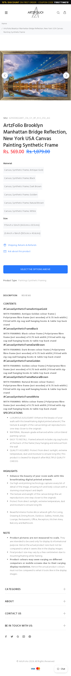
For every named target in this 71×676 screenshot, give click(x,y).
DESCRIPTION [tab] (10, 295)
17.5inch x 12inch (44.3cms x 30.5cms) (21, 225)
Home (4, 23)
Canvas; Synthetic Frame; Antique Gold (23, 170)
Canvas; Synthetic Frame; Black (19, 178)
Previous (5, 75)
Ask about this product (19, 251)
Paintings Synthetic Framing (32, 281)
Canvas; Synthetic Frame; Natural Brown (24, 203)
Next (66, 75)
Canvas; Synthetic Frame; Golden (20, 195)
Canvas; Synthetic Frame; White (20, 211)
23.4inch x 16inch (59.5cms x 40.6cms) (22, 233)
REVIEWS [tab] (26, 295)
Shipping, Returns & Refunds (22, 245)
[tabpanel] (35, 75)
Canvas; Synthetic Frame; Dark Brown (22, 186)
